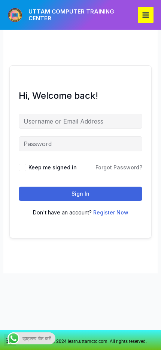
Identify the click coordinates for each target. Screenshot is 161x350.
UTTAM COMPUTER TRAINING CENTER (71, 15)
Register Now (110, 212)
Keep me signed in (52, 167)
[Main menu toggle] (146, 15)
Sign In (80, 193)
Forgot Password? (118, 167)
